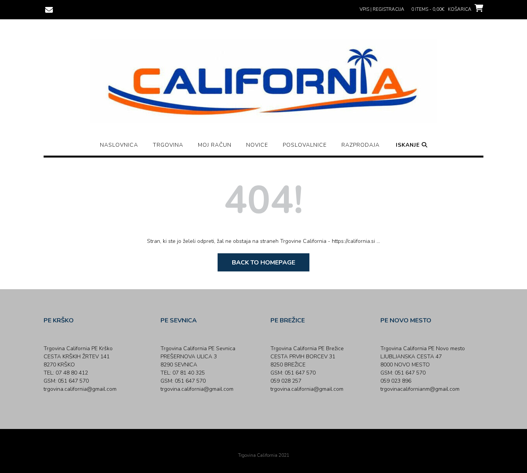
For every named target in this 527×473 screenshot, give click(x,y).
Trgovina (168, 145)
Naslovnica (119, 145)
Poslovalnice (305, 145)
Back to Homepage (263, 262)
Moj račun (214, 145)
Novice (257, 145)
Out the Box (274, 445)
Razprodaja (360, 145)
